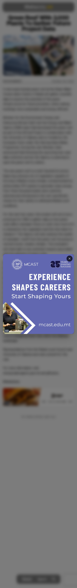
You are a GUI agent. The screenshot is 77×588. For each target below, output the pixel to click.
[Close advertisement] (70, 259)
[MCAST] (38, 294)
